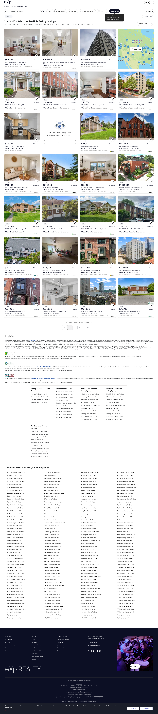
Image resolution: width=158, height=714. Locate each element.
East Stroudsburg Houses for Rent (41, 442)
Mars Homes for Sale (87, 526)
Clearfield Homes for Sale (15, 591)
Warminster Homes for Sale (125, 582)
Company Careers (10, 647)
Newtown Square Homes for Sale (90, 588)
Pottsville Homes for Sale (124, 496)
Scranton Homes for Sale (124, 517)
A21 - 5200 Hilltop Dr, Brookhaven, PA (54, 270)
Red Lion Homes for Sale (124, 508)
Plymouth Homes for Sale (125, 478)
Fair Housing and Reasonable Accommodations (79, 687)
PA (71, 322)
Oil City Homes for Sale (87, 600)
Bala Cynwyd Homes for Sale (15, 493)
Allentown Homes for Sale (64, 417)
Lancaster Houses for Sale (89, 416)
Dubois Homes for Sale (51, 490)
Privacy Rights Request (63, 639)
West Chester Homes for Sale (126, 591)
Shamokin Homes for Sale (125, 529)
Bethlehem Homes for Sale (15, 517)
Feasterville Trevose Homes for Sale (54, 523)
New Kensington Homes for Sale (90, 582)
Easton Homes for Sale (51, 496)
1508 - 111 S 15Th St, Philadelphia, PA (15, 146)
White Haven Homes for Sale (126, 600)
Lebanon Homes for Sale (88, 493)
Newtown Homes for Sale (88, 585)
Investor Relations (10, 645)
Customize (146, 708)
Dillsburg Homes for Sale (14, 618)
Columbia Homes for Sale (14, 600)
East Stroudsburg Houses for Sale (91, 405)
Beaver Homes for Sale (14, 502)
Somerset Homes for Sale (125, 544)
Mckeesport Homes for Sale (89, 535)
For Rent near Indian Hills (39, 402)
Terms (117, 705)
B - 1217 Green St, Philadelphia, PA (15, 311)
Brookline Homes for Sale (14, 544)
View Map (137, 49)
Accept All (133, 708)
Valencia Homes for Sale (124, 576)
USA (67, 322)
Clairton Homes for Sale (14, 588)
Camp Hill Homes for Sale (14, 555)
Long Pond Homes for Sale (88, 511)
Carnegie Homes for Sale (14, 570)
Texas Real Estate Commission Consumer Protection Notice (79, 694)
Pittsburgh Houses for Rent (39, 434)
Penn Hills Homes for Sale (88, 609)
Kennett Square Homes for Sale (53, 606)
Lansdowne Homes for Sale (89, 484)
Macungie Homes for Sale (88, 517)
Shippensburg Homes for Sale (126, 538)
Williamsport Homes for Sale (125, 612)
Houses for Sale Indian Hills (39, 394)
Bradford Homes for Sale (14, 529)
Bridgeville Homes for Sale (15, 538)
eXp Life (34, 636)
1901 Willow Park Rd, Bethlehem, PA (129, 311)
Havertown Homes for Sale (52, 564)
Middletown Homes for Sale (89, 546)
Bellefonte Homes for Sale (15, 505)
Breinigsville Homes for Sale (15, 532)
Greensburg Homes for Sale (52, 546)
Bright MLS (32, 340)
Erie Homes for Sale (62, 406)
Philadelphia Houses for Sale (90, 394)
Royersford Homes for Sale (125, 511)
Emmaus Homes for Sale (51, 511)
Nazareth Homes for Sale (88, 570)
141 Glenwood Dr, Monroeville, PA (90, 270)
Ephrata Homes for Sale (51, 514)
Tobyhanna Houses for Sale (89, 411)
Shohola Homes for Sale (124, 541)
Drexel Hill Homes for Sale (51, 484)
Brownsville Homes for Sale (15, 546)
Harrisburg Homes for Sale (64, 397)
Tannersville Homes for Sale (125, 564)
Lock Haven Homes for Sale (89, 508)
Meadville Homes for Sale (88, 538)
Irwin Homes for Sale (50, 591)
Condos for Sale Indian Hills (39, 397)
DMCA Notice (79, 684)
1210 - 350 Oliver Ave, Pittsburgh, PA (91, 311)
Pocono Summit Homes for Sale (126, 487)
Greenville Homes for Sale (51, 552)
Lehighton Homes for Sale (88, 496)
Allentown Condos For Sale (114, 419)
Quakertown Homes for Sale (125, 502)
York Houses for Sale (87, 402)
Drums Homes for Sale (50, 487)
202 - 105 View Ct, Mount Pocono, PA (15, 270)
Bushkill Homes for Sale (14, 549)
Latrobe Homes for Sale (88, 490)
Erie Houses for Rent (37, 445)
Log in (147, 2)
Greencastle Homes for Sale (52, 544)
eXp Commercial (36, 650)
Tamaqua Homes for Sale (124, 561)
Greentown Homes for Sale (52, 549)
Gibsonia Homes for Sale (51, 535)
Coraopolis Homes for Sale (15, 606)
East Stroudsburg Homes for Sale (66, 403)
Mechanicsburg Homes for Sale (90, 541)
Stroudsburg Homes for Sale (125, 555)
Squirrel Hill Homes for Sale (125, 549)
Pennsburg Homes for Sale (89, 612)
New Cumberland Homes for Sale (91, 576)
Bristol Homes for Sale (14, 541)
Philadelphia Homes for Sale (65, 392)
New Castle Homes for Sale (89, 573)
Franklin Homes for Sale (51, 529)
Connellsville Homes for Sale (15, 603)
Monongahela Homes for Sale (89, 555)
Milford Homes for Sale (87, 549)
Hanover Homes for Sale (51, 555)
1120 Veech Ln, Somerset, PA (89, 146)
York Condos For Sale (112, 402)
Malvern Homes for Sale (88, 520)
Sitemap (59, 650)
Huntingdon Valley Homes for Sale (54, 585)
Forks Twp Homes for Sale (51, 526)
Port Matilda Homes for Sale (125, 490)
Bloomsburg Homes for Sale (15, 523)
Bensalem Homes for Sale (15, 508)
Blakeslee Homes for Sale (14, 520)
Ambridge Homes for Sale (14, 487)
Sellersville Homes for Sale (125, 520)
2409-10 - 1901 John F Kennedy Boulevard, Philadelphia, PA (59, 62)
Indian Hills (88, 322)
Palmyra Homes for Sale (88, 606)
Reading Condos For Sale (113, 414)
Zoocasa (34, 639)
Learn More (99, 697)
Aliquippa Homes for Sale (14, 475)
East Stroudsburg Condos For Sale (116, 405)
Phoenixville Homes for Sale (125, 472)
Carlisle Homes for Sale (14, 567)
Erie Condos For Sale (112, 408)
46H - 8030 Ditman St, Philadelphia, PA (16, 187)
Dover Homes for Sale (50, 475)
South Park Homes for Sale (125, 546)
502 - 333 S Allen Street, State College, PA (131, 105)
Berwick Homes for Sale (14, 511)
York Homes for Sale (62, 400)
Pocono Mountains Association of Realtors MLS (44, 378)
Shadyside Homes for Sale (125, 526)
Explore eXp (8, 636)
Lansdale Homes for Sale (88, 481)
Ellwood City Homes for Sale (52, 508)
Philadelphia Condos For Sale (115, 394)
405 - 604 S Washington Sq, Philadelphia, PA (94, 62)
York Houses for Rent (37, 440)
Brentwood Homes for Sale (15, 535)
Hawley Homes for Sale (51, 567)
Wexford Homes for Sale (124, 597)
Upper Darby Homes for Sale (125, 573)
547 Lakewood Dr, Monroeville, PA (53, 229)
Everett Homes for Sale (51, 520)
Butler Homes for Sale (13, 552)
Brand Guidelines (61, 647)
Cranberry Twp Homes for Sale (16, 609)
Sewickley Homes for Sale (125, 523)
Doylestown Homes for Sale (52, 481)
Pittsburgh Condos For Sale (114, 397)
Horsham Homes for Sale (51, 579)
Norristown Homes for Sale (89, 591)
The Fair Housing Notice (98, 696)
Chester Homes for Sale (14, 585)
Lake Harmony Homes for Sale (90, 472)
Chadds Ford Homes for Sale (15, 573)
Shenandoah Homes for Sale (126, 535)
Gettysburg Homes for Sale (52, 532)
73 (88, 327)
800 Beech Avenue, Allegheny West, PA (130, 187)
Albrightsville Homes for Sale (16, 472)
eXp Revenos (35, 647)
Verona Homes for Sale (124, 579)
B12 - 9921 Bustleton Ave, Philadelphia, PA (131, 229)
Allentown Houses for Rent (39, 456)
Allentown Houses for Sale (89, 419)
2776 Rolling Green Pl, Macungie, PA (15, 229)
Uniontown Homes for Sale (125, 570)
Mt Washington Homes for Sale (90, 564)
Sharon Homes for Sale (124, 532)
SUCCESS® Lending (37, 645)
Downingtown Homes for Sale (53, 478)
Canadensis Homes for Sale (15, 558)
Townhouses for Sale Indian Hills (41, 400)
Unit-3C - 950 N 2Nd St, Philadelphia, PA (54, 311)
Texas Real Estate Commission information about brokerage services (79, 692)
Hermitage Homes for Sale (52, 573)
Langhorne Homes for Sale (89, 478)
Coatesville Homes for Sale (15, 594)
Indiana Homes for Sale (51, 588)
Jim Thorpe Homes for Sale (52, 600)
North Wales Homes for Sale (89, 597)
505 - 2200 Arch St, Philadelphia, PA (129, 270)
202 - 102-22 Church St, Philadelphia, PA (55, 105)
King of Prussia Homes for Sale (53, 609)
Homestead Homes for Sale (52, 576)
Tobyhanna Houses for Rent (40, 448)
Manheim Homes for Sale (88, 523)
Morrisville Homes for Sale (88, 561)
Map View (150, 11)
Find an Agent (8, 639)
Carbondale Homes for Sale (15, 564)
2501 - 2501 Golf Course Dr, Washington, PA (93, 229)
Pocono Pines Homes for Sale (126, 484)
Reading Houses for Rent (39, 451)
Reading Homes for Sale (63, 411)
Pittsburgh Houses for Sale (89, 397)
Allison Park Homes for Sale (15, 481)
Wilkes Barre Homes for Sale (125, 606)
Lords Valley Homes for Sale (89, 514)
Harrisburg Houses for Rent (39, 437)
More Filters (115, 11)
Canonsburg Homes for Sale (15, 561)
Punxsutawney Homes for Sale (126, 499)
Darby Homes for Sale (13, 615)
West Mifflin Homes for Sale (125, 594)
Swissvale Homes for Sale (125, 558)
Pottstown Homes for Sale (125, 493)
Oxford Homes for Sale (87, 603)
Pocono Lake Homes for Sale (125, 481)
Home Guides (8, 650)
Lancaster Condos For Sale (114, 416)
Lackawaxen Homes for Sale (52, 615)
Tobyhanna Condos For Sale (114, 411)
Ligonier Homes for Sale (88, 502)
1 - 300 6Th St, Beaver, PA (50, 187)
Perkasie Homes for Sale (88, 615)
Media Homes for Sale (87, 544)
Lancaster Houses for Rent (39, 454)
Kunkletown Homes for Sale (52, 612)
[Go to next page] (93, 327)
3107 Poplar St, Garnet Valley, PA (14, 105)
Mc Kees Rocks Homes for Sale (90, 532)
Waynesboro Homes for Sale (125, 588)
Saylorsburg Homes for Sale (125, 514)
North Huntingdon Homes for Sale (91, 594)
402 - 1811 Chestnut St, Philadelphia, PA (16, 62)
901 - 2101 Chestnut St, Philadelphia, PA (92, 105)
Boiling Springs (78, 322)
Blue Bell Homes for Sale (14, 526)
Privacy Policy (60, 642)
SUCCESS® (35, 642)
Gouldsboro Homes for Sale (52, 541)
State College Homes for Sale (126, 552)
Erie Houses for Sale (87, 408)
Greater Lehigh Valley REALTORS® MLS (42, 366)
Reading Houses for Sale (88, 414)
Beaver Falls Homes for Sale (15, 499)
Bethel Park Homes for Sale (15, 514)
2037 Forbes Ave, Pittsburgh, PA (128, 146)
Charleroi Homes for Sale (14, 582)
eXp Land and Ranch (37, 656)
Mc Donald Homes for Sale (88, 529)
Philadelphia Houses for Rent (40, 431)
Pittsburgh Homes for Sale (64, 394)
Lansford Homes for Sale (88, 487)
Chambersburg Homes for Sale (16, 579)
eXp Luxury (35, 653)
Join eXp (7, 642)
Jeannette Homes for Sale (52, 594)
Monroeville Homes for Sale (89, 558)
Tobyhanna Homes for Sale (64, 409)
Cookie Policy (60, 645)
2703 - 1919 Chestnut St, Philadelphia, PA (93, 187)
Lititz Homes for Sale (87, 505)
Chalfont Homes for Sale (14, 576)
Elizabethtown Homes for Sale (53, 502)
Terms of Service (91, 685)
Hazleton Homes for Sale (51, 570)
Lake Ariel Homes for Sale (51, 618)
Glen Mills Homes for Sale (51, 538)
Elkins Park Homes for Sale (52, 505)
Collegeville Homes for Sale (15, 597)
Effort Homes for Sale (50, 499)
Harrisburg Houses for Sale (89, 400)
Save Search (148, 16)
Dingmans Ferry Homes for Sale (53, 472)
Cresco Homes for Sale (14, 612)
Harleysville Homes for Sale (52, 558)
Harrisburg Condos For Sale (114, 400)
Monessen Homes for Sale (88, 552)
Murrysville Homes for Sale (89, 567)
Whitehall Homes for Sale (125, 603)
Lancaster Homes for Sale (64, 414)
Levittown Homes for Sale (88, 499)
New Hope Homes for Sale (88, 579)
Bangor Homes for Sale (14, 496)
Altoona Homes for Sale (14, 484)
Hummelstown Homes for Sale (53, 582)
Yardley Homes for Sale (124, 615)
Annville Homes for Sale (14, 490)
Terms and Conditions (62, 636)
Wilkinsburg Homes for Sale (125, 609)
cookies (11, 705)
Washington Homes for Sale (125, 585)
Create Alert (60, 142)
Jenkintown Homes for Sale (52, 597)
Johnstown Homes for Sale (52, 603)
